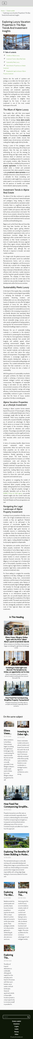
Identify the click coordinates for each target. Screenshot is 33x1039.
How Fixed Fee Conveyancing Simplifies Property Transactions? (16, 699)
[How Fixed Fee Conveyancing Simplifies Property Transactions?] (16, 688)
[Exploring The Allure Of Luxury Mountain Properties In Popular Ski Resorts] (9, 885)
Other (16, 1034)
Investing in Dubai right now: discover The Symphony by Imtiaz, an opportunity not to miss (16, 670)
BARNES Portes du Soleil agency (12, 493)
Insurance (16, 1024)
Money (16, 1032)
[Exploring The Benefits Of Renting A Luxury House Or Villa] (23, 885)
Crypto (16, 1026)
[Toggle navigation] (4, 3)
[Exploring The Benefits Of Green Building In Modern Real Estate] (16, 840)
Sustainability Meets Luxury (12, 62)
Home (2, 11)
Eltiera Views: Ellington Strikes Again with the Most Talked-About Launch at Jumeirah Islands (16, 639)
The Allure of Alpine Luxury (13, 55)
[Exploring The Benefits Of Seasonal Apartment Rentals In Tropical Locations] (9, 948)
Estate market (11, 11)
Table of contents (10, 52)
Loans (16, 1029)
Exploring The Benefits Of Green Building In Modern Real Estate (16, 854)
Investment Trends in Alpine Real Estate (15, 59)
